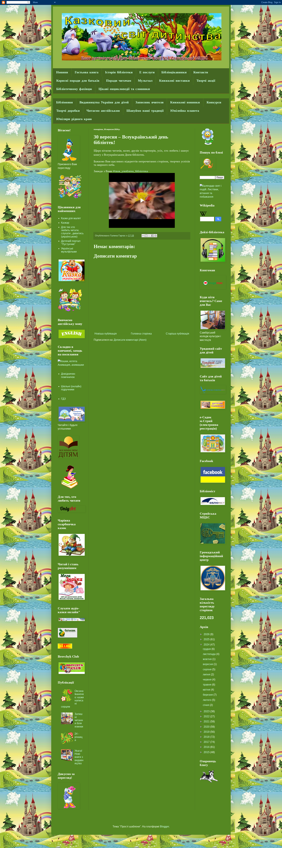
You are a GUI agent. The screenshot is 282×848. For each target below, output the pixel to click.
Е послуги (147, 72)
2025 (207, 639)
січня (206, 705)
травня (207, 684)
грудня (207, 649)
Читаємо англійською (103, 111)
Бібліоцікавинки (174, 72)
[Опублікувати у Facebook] (152, 235)
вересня (208, 664)
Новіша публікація (105, 333)
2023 (207, 711)
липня (207, 674)
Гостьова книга (86, 72)
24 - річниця (78, 736)
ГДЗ (63, 398)
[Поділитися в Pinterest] (155, 235)
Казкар (65, 222)
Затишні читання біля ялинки (79, 720)
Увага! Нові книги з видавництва (79, 757)
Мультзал (145, 81)
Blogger (164, 826)
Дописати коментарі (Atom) (130, 339)
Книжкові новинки (185, 102)
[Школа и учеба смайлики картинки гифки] (70, 198)
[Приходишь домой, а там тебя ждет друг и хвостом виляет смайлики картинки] (209, 781)
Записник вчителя (149, 102)
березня (208, 694)
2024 (207, 644)
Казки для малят (71, 218)
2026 (207, 634)
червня (207, 679)
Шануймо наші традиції (145, 111)
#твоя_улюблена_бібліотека (130, 171)
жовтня (207, 659)
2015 (207, 752)
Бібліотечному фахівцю (74, 89)
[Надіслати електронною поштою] (143, 235)
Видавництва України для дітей (104, 102)
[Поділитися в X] (149, 235)
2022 (207, 716)
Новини (62, 72)
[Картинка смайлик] (207, 143)
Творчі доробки (68, 111)
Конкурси (214, 102)
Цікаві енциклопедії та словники (124, 89)
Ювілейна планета (184, 111)
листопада (209, 654)
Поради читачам (118, 81)
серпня (207, 669)
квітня (207, 689)
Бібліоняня (64, 102)
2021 (207, 721)
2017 (207, 742)
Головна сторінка (141, 333)
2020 (207, 726)
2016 (207, 747)
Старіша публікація (177, 333)
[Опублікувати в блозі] (146, 235)
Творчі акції (205, 81)
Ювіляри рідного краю (74, 119)
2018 (207, 736)
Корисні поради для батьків (77, 81)
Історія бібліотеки (119, 72)
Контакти (200, 72)
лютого (207, 700)
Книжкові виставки (174, 81)
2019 (207, 731)
